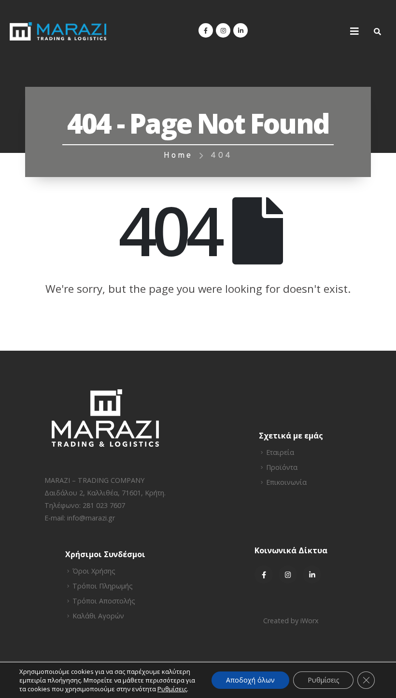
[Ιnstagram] (288, 574)
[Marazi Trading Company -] (58, 31)
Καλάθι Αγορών (98, 615)
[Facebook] (205, 30)
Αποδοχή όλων (250, 679)
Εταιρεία (280, 452)
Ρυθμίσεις (323, 679)
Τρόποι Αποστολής (103, 600)
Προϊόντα (281, 467)
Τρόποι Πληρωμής (102, 585)
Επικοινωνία (286, 482)
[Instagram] (223, 30)
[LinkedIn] (240, 30)
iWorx (309, 620)
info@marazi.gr (91, 517)
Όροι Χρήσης (93, 570)
